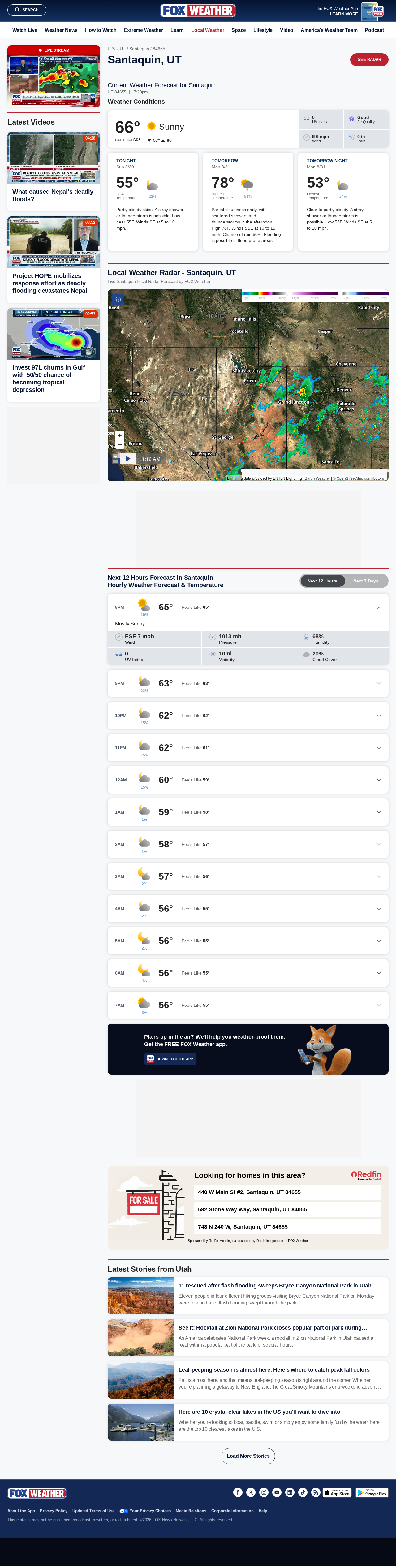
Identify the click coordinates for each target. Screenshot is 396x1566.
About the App (21, 1510)
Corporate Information (232, 1510)
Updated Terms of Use (93, 1510)
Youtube (277, 1492)
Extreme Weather (143, 30)
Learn (177, 30)
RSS (316, 1492)
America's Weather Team (329, 30)
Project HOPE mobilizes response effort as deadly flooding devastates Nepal (49, 283)
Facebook (238, 1492)
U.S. (112, 48)
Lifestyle (263, 30)
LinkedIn (290, 1492)
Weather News (61, 30)
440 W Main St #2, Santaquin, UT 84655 (249, 1192)
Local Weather (207, 30)
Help (263, 1510)
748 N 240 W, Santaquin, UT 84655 (243, 1227)
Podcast (374, 30)
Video (286, 30)
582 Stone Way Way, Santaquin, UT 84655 (252, 1209)
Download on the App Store (337, 1493)
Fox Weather (198, 10)
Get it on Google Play (372, 1493)
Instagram (264, 1492)
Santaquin (139, 48)
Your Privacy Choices (150, 1510)
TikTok (303, 1492)
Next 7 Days (365, 580)
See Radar (369, 59)
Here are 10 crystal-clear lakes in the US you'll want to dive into (259, 1412)
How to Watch (100, 30)
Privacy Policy (53, 1510)
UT (123, 48)
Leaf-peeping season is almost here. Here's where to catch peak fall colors (274, 1370)
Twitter (251, 1492)
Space (238, 30)
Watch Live (24, 30)
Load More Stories (248, 1456)
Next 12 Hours (322, 580)
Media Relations (191, 1510)
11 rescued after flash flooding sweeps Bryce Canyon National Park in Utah (275, 1286)
